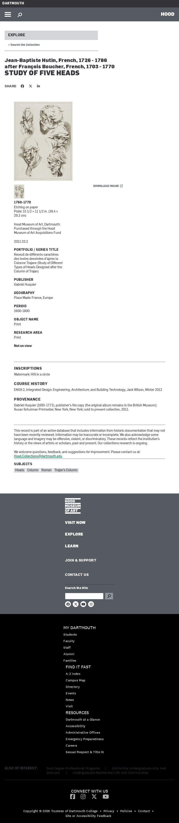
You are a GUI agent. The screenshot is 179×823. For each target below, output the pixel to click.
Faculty (69, 641)
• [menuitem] (100, 811)
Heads (19, 470)
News (70, 700)
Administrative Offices (83, 732)
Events (71, 693)
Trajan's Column (66, 470)
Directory (73, 687)
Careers (71, 745)
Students (70, 634)
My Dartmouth (79, 628)
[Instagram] (83, 796)
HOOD (167, 14)
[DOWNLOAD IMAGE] (70, 141)
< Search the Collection (24, 45)
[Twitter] (94, 796)
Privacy (108, 811)
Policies (126, 811)
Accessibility (75, 726)
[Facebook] (72, 796)
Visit (69, 706)
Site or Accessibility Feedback (88, 816)
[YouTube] (106, 796)
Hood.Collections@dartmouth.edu (38, 456)
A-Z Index (73, 674)
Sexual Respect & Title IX (85, 752)
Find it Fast (78, 667)
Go (109, 596)
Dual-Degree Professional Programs (73, 768)
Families (69, 660)
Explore (16, 35)
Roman (46, 470)
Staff (67, 647)
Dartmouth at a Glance (83, 719)
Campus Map (75, 680)
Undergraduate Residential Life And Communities (110, 773)
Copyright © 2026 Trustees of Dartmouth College (60, 811)
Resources (77, 713)
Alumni (68, 654)
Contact (144, 811)
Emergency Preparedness (85, 739)
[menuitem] (89, 644)
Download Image (106, 186)
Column (32, 470)
